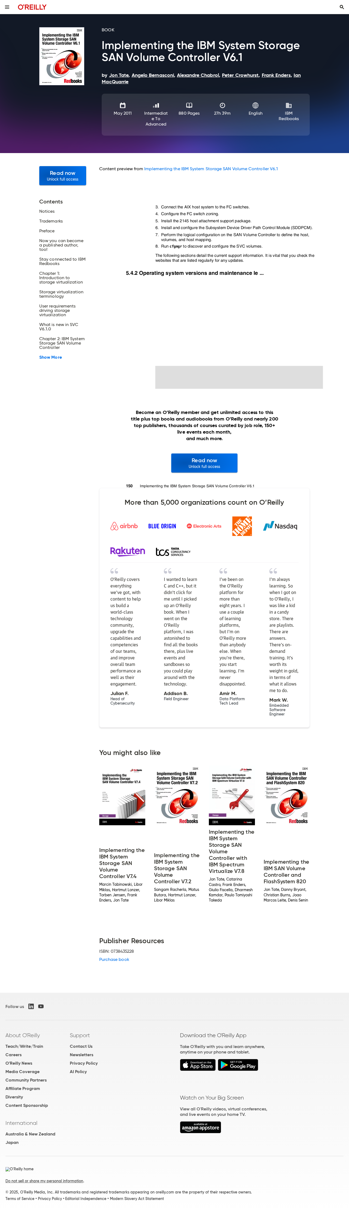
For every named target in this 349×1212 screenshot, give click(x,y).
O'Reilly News (18, 1063)
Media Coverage (22, 1071)
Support (80, 1035)
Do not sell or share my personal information (44, 1180)
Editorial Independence (85, 1198)
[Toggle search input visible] (341, 7)
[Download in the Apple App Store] (198, 1069)
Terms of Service (19, 1198)
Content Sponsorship (26, 1105)
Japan (12, 1142)
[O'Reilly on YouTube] (41, 1006)
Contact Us (81, 1046)
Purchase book (114, 959)
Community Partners (26, 1080)
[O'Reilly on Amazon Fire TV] (200, 1132)
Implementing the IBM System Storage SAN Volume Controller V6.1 (211, 168)
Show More (50, 357)
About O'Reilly (22, 1035)
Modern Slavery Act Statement (137, 1198)
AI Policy (78, 1071)
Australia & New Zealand (30, 1134)
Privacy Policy (84, 1063)
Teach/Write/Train (24, 1046)
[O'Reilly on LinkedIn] (31, 1006)
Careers (13, 1055)
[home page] (32, 7)
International (21, 1123)
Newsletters (81, 1055)
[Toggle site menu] (7, 7)
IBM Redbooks (289, 116)
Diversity (14, 1097)
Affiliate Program (22, 1088)
